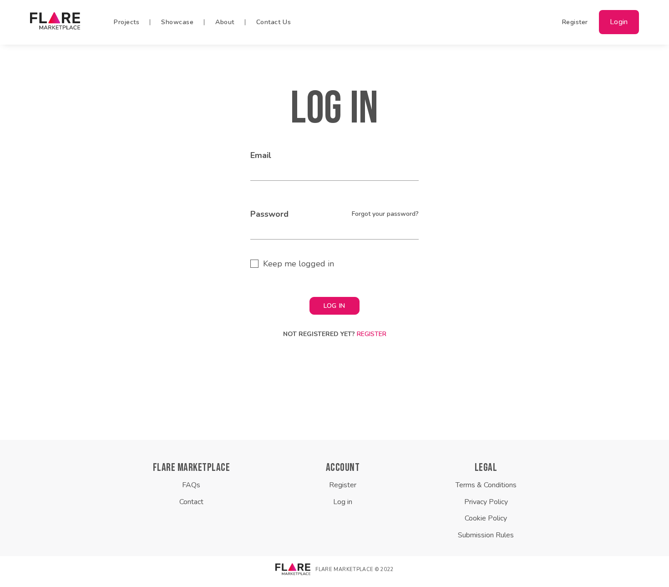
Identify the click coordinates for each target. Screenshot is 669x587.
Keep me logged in (298, 263)
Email (260, 155)
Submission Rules (486, 535)
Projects (126, 22)
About (224, 22)
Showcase (177, 22)
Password (269, 214)
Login (619, 22)
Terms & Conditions (486, 485)
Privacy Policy (486, 502)
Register (575, 22)
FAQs (191, 485)
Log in (342, 502)
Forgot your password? (385, 213)
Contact (191, 502)
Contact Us (273, 22)
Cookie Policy (486, 518)
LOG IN (334, 305)
